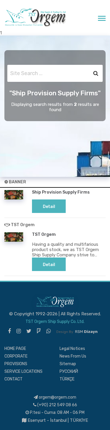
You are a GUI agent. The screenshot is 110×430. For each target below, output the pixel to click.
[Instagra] (18, 331)
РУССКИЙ (69, 371)
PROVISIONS (15, 363)
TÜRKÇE (67, 379)
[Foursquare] (39, 331)
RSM (86, 331)
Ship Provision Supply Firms (61, 192)
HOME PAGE (15, 348)
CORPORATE (16, 356)
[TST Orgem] (35, 17)
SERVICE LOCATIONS (23, 371)
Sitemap (68, 363)
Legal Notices (72, 348)
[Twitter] (28, 331)
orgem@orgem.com (57, 397)
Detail (49, 206)
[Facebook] (9, 331)
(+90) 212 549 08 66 (56, 404)
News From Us (73, 356)
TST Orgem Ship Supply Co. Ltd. (55, 321)
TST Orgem (44, 234)
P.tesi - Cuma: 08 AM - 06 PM (56, 412)
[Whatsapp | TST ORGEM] (48, 331)
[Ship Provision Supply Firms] (13, 194)
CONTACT (13, 379)
